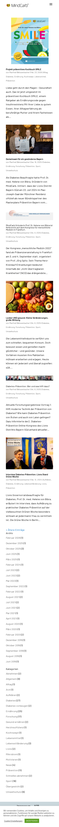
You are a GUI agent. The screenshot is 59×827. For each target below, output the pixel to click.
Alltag (45, 72)
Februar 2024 (13, 564)
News (9, 764)
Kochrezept (29, 76)
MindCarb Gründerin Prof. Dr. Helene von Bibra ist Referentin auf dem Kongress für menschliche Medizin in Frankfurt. (29, 227)
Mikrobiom (11, 754)
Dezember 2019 (14, 639)
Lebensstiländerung (32, 484)
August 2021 (12, 596)
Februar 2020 (13, 634)
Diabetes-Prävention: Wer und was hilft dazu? (29, 386)
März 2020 (11, 629)
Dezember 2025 (14, 543)
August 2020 (13, 623)
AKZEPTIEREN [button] (31, 821)
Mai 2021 (10, 613)
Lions (44, 484)
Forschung (20, 166)
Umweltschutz (12, 170)
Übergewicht (13, 786)
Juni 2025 (11, 553)
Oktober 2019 (13, 645)
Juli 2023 (11, 570)
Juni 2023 (11, 575)
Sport (38, 166)
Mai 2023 (11, 580)
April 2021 (11, 618)
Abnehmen (12, 673)
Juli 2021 (10, 602)
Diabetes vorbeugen (17, 705)
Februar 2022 (13, 591)
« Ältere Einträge (15, 529)
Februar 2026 (13, 537)
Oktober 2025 (13, 548)
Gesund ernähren (15, 721)
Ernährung (18, 76)
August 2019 (12, 656)
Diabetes (9, 76)
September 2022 (15, 586)
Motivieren (12, 759)
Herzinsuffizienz (15, 727)
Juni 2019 (11, 661)
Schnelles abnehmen (17, 775)
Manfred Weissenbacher (19, 72)
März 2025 (11, 559)
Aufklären (47, 479)
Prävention (10, 80)
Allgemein (11, 678)
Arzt (8, 689)
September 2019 (14, 650)
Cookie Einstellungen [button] (13, 821)
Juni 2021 (11, 607)
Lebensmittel (40, 76)
